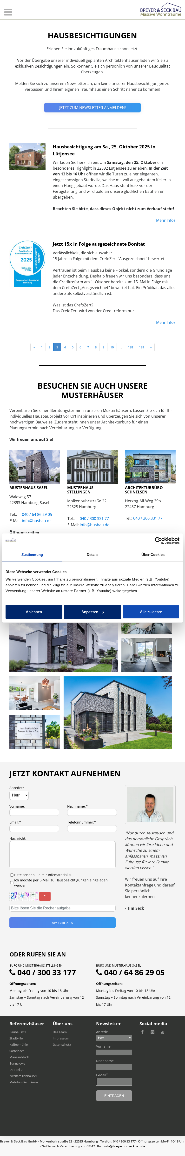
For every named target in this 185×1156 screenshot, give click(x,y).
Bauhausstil (17, 1032)
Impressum (61, 1038)
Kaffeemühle (18, 1044)
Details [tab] (93, 554)
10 (112, 347)
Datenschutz (62, 1044)
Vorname (103, 1046)
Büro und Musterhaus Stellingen (35, 965)
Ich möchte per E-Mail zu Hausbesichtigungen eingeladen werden (61, 883)
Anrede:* (16, 787)
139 (141, 347)
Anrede (102, 1032)
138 (130, 347)
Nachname (105, 1061)
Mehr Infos (166, 220)
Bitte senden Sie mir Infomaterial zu (43, 874)
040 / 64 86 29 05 (37, 514)
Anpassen (89, 612)
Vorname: (17, 806)
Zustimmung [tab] (32, 554)
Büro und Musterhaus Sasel (118, 965)
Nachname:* (77, 806)
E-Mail (102, 1075)
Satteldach (17, 1051)
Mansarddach (19, 1057)
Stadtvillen (17, 1038)
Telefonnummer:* (81, 822)
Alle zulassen (151, 612)
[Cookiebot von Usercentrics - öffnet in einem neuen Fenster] (158, 540)
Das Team (60, 1032)
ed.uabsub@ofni (37, 520)
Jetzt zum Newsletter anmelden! (92, 107)
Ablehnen (34, 612)
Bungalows (17, 1063)
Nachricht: (17, 838)
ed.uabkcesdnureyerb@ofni (124, 1146)
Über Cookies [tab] (153, 554)
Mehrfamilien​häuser (23, 1082)
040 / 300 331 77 (94, 518)
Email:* (15, 822)
